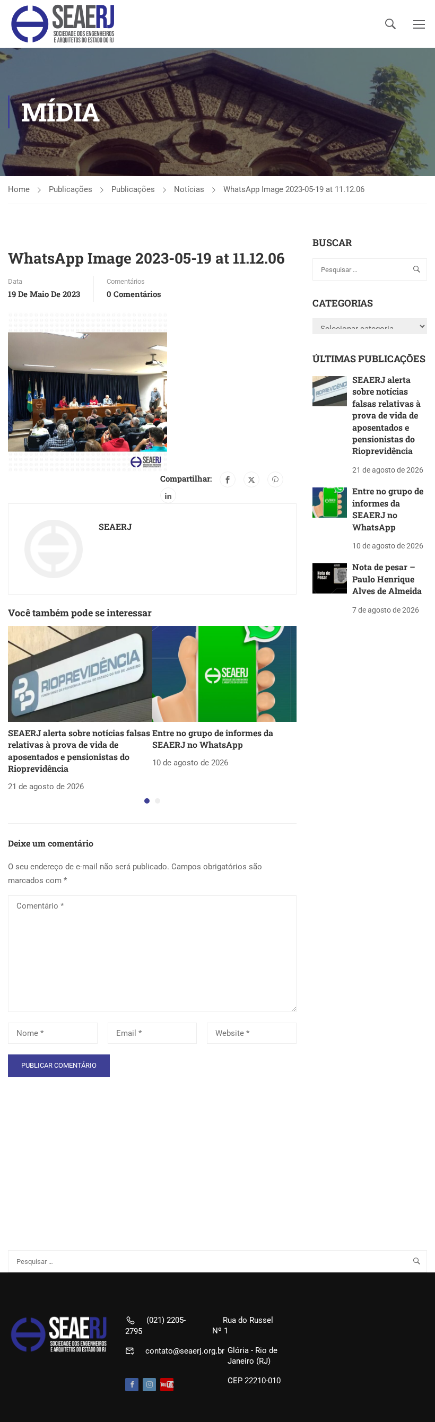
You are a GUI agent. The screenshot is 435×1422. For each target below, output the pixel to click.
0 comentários (134, 294)
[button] (147, 801)
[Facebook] (228, 479)
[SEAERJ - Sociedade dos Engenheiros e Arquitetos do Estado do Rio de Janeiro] (63, 24)
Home (19, 189)
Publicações (70, 189)
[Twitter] (251, 479)
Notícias (189, 189)
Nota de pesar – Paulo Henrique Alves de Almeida (387, 578)
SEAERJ (115, 526)
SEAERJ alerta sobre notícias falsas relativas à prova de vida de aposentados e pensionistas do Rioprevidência (79, 750)
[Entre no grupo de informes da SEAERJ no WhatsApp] (224, 673)
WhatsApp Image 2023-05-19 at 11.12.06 (293, 189)
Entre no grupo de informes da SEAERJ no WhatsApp (212, 738)
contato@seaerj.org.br (184, 1351)
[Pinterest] (275, 479)
